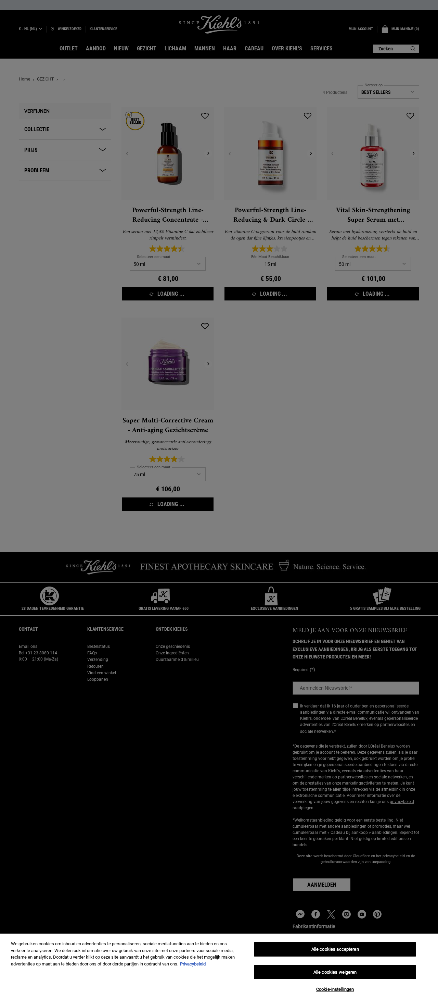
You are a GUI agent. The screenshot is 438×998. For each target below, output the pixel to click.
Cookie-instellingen (335, 989)
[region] (219, 966)
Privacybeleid (193, 963)
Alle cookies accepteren (335, 949)
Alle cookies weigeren (335, 972)
